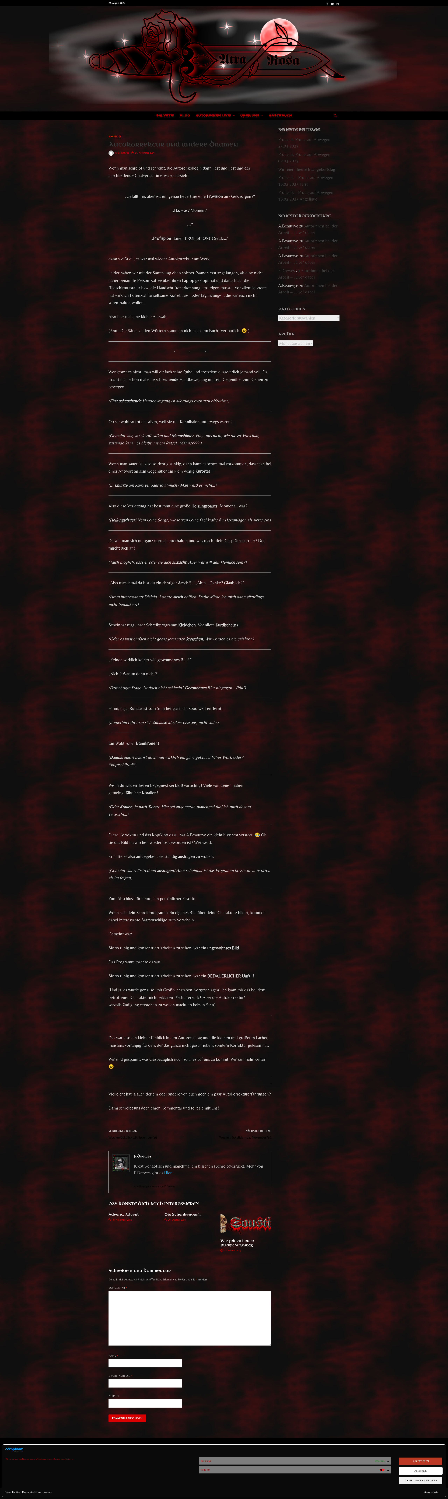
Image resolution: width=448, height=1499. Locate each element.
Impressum (47, 1492)
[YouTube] (333, 3)
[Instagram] (338, 3)
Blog (185, 115)
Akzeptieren (421, 1461)
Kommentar (117, 1287)
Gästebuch (280, 115)
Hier (168, 1172)
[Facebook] (328, 3)
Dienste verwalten (431, 1492)
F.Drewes (124, 152)
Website (114, 1396)
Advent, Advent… (125, 1214)
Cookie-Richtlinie (12, 1492)
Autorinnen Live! (213, 115)
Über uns (250, 115)
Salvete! (165, 115)
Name (113, 1355)
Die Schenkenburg (182, 1214)
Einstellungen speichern (420, 1480)
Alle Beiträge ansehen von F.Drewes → (156, 1186)
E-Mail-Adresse (120, 1375)
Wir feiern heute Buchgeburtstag (237, 1243)
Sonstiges (114, 136)
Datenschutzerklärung (31, 1492)
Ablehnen (420, 1470)
